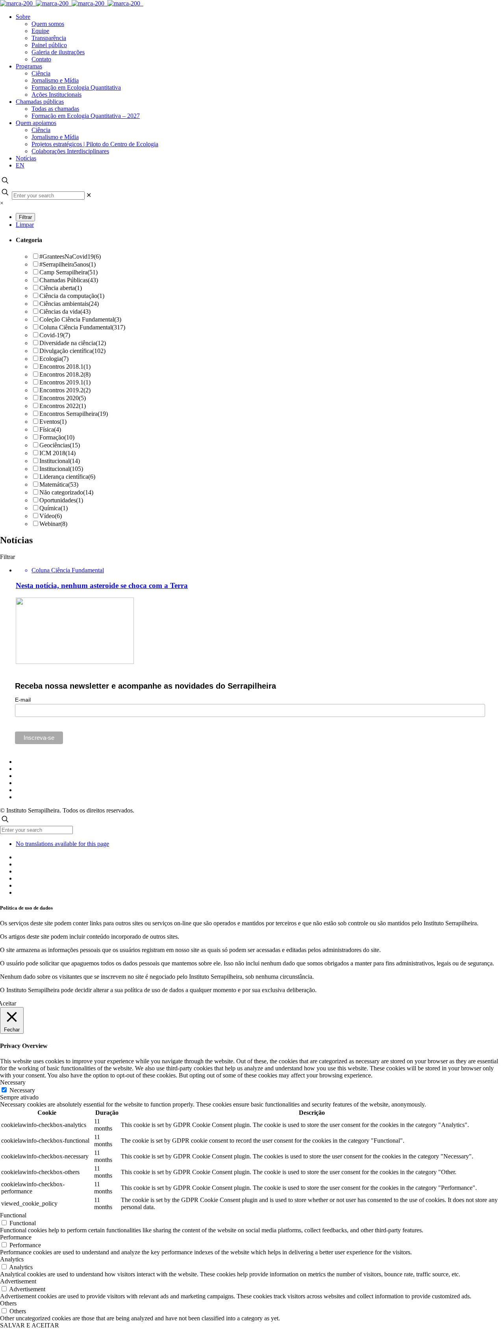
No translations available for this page (62, 843)
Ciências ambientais (69, 303)
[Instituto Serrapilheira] (71, 3)
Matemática (58, 484)
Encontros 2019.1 (65, 382)
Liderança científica (67, 476)
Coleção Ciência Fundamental (80, 319)
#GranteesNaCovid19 (70, 256)
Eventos (53, 421)
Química (53, 508)
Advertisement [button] (18, 1281)
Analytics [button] (12, 1259)
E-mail (23, 700)
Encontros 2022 (62, 406)
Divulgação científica (72, 350)
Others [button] (8, 1303)
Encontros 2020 (62, 398)
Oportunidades (61, 500)
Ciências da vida (65, 311)
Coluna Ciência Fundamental (82, 327)
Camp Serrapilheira (68, 272)
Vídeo (50, 516)
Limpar (25, 224)
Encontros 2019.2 (65, 390)
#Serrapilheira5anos (67, 264)
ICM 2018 (57, 453)
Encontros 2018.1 (65, 366)
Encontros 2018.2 (65, 374)
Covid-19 (54, 335)
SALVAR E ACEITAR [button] (29, 1325)
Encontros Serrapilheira (73, 413)
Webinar (53, 523)
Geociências (59, 445)
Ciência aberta (60, 288)
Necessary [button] (13, 1082)
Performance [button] (16, 1237)
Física (50, 429)
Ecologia (54, 358)
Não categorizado (66, 492)
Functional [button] (13, 1215)
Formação (56, 437)
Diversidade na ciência (72, 343)
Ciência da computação (71, 295)
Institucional (59, 461)
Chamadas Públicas (68, 280)
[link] (88, 195)
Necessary (22, 1090)
